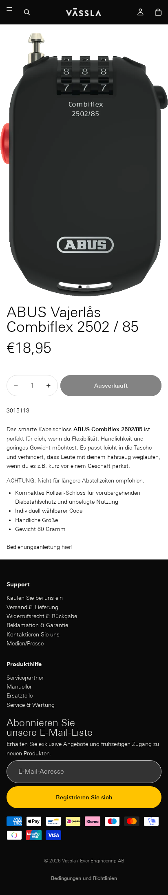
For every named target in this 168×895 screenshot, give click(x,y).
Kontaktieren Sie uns (33, 634)
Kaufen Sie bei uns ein (35, 597)
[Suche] (27, 12)
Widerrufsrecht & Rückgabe (42, 616)
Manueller (19, 686)
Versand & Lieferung (32, 607)
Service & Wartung (31, 705)
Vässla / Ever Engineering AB (93, 861)
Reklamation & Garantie (37, 625)
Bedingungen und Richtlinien (84, 878)
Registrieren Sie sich (84, 797)
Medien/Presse (25, 643)
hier (66, 547)
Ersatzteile (20, 696)
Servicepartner (25, 677)
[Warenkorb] (158, 12)
